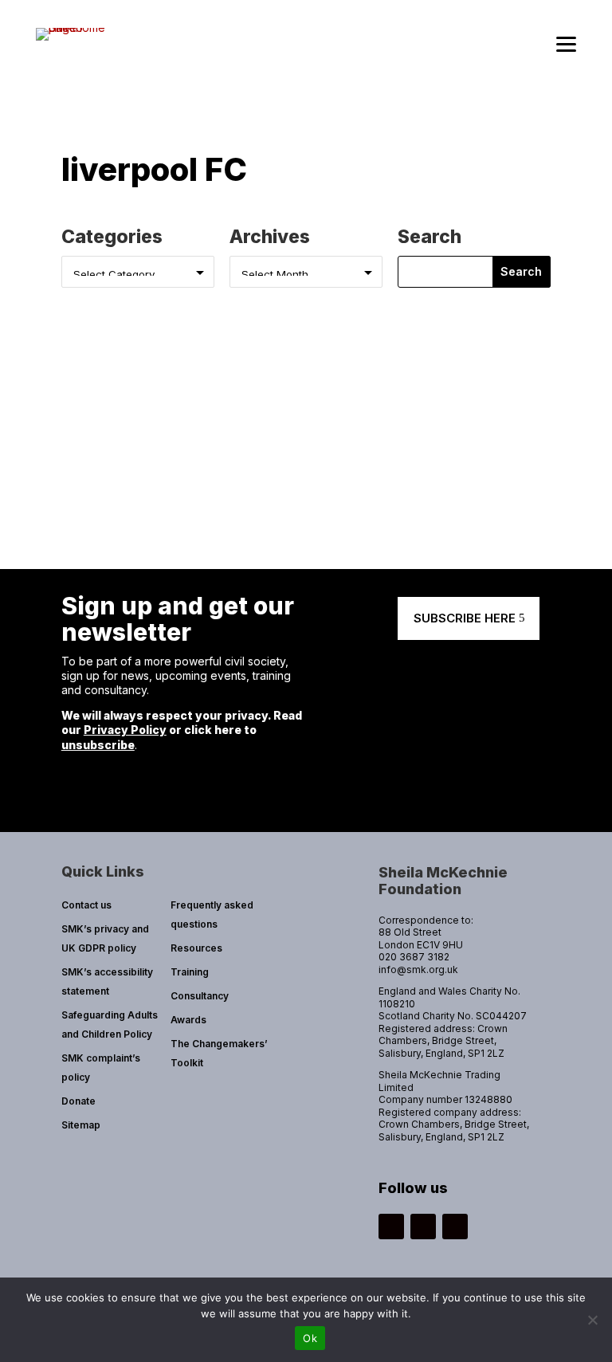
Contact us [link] (86, 905)
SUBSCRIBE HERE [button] (465, 618)
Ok (310, 1338)
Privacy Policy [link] (125, 729)
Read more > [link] (108, 457)
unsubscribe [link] (98, 745)
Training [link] (190, 972)
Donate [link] (78, 1101)
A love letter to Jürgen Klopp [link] (182, 402)
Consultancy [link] (200, 996)
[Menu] (566, 44)
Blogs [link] (281, 426)
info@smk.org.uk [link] (418, 969)
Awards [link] (188, 1020)
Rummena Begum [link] (139, 426)
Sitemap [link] (80, 1125)
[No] (592, 1320)
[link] (72, 27)
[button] (521, 272)
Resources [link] (196, 948)
